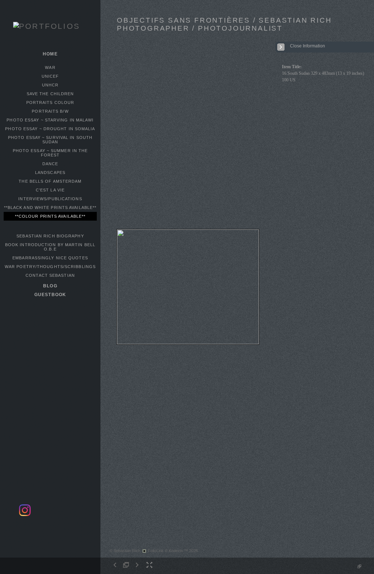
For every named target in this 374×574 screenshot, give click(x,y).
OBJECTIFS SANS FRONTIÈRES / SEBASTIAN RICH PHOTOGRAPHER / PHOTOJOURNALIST (224, 24)
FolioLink (156, 550)
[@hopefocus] (24, 515)
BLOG (50, 285)
